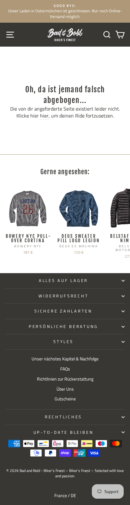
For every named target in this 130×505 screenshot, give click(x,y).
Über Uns (65, 389)
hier (44, 115)
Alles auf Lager (63, 281)
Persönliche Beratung (63, 327)
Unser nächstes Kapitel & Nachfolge (65, 358)
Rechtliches (63, 417)
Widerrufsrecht (63, 296)
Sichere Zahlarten (63, 311)
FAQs (65, 368)
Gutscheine (65, 398)
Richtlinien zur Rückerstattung (65, 379)
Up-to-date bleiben (63, 432)
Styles (63, 342)
